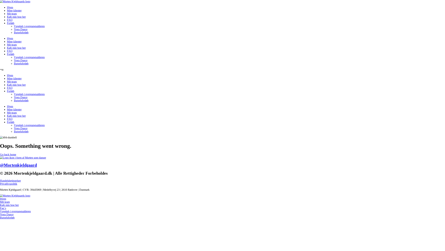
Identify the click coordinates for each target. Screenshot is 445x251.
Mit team (12, 13)
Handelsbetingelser (10, 180)
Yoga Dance (20, 29)
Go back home (8, 154)
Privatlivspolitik (8, 183)
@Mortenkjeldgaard (18, 165)
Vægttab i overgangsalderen (29, 26)
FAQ (10, 19)
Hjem (10, 7)
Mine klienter (14, 10)
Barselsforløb (21, 32)
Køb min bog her (16, 16)
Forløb (10, 23)
